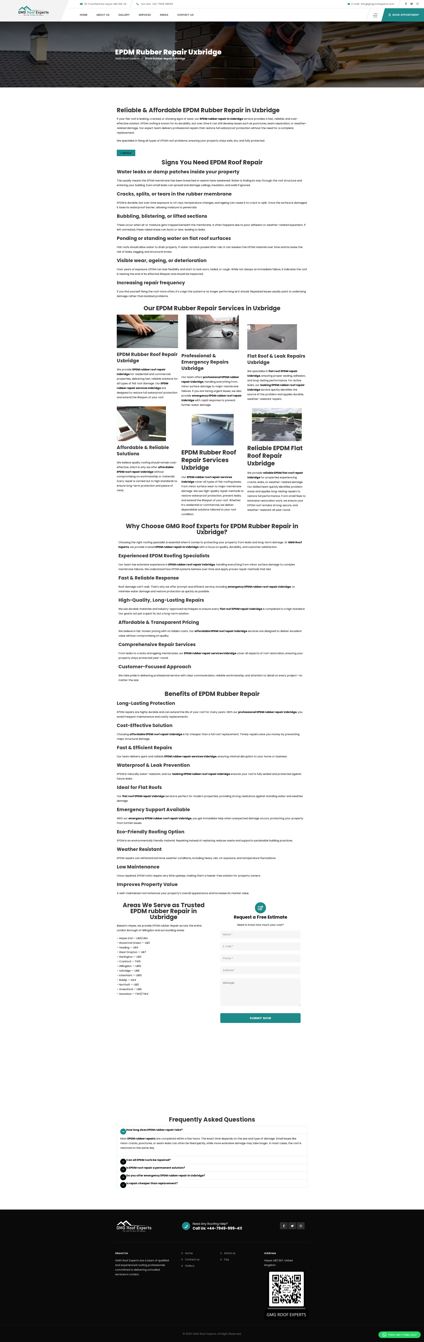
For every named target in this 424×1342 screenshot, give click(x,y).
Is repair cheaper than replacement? (152, 1183)
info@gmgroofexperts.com (372, 4)
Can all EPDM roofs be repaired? (148, 1160)
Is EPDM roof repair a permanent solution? (155, 1168)
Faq (226, 1259)
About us (102, 14)
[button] (212, 1130)
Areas (164, 14)
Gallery (124, 14)
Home (83, 14)
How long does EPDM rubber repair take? (154, 1130)
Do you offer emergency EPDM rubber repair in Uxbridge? (165, 1175)
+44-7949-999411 (157, 4)
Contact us (185, 14)
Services (145, 14)
